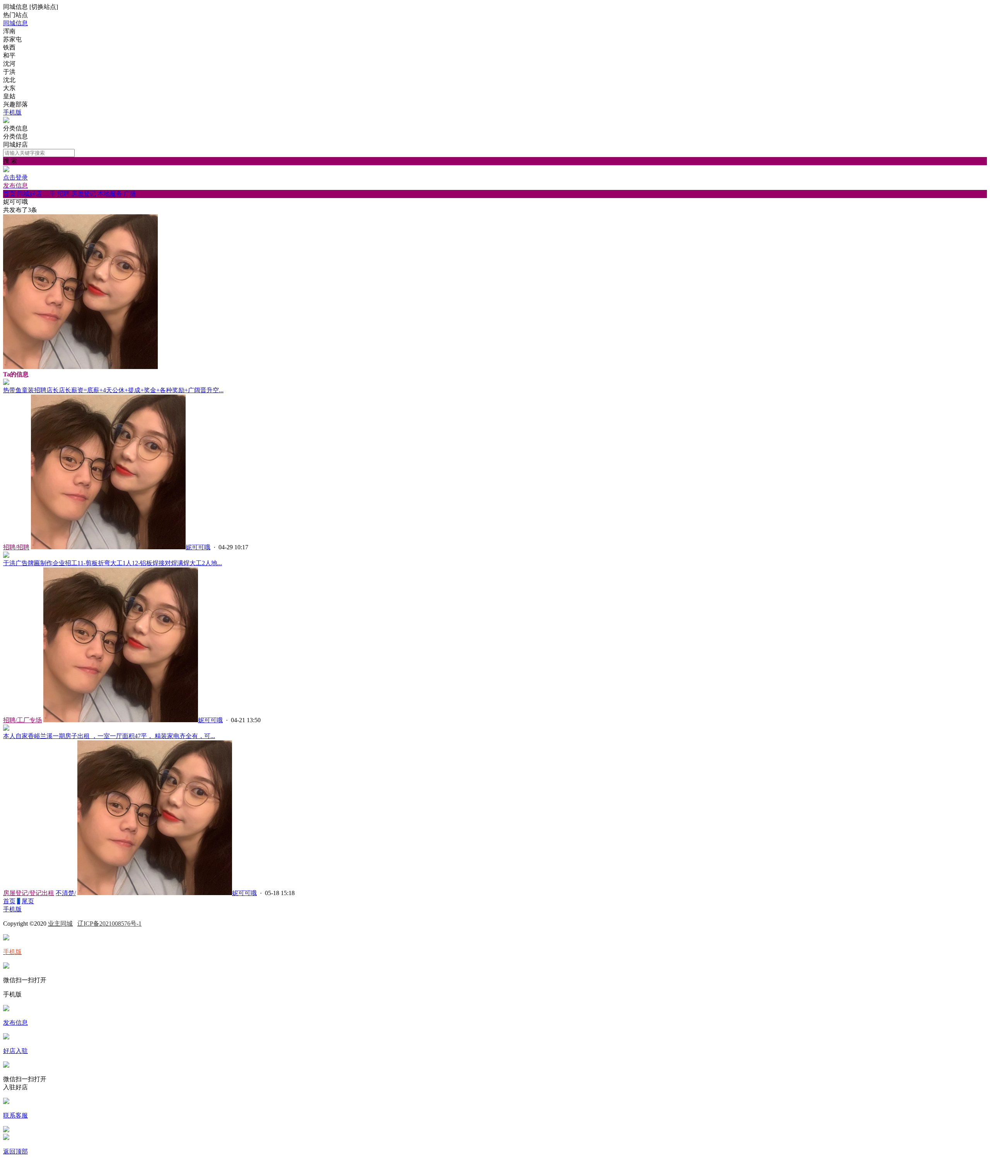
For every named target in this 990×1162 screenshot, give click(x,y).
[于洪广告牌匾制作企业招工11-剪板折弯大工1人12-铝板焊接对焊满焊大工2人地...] (6, 555)
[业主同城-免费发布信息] (6, 121)
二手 (49, 193)
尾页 (28, 901)
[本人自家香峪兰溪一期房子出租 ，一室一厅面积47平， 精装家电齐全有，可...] (6, 728)
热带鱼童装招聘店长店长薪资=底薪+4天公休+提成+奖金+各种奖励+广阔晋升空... (113, 390)
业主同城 (60, 923)
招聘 (63, 193)
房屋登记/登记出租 (28, 893)
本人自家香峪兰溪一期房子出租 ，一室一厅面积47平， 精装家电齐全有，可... (109, 736)
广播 (130, 193)
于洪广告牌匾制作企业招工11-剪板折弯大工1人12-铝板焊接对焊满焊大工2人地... (112, 563)
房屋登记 (83, 193)
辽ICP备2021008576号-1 (109, 923)
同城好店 (29, 193)
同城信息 (15, 23)
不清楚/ (66, 893)
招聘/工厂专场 (22, 720)
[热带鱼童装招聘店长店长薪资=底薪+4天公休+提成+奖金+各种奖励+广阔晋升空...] (6, 382)
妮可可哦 (198, 547)
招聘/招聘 (16, 547)
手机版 (12, 112)
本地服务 (109, 193)
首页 (9, 193)
